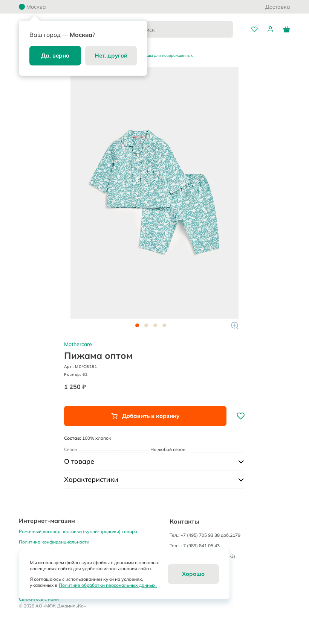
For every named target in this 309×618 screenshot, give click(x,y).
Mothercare (78, 344)
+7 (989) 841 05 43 (200, 545)
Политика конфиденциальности (54, 542)
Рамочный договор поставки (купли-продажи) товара (78, 531)
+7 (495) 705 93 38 (200, 535)
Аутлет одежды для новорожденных (158, 55)
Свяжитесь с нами (39, 599)
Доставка (277, 6)
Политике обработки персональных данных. (108, 585)
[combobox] (176, 29)
